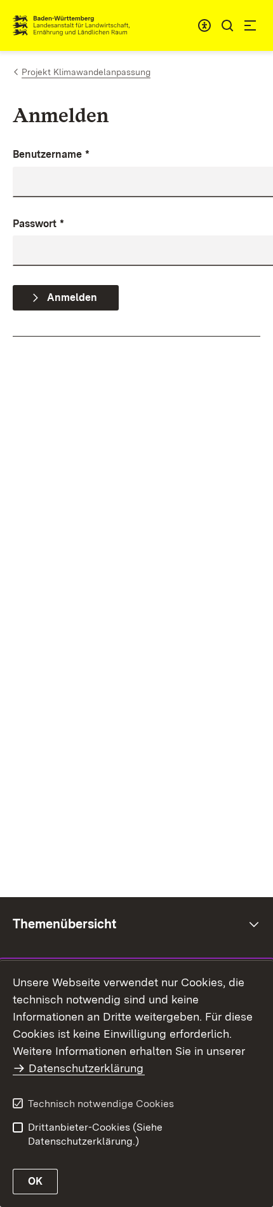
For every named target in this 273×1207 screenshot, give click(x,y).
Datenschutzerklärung (86, 1068)
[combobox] (204, 25)
